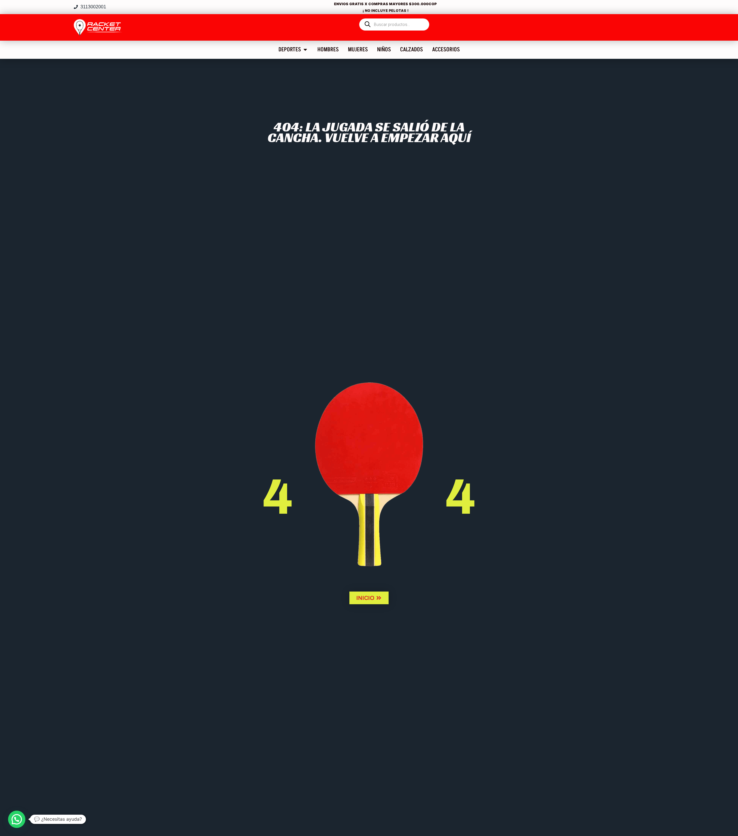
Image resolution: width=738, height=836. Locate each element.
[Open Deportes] (305, 49)
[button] (16, 819)
